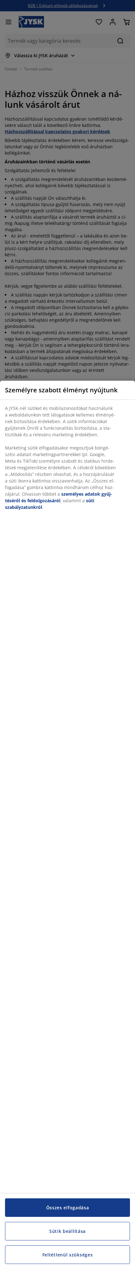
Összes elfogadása (67, 1208)
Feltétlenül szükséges (67, 1255)
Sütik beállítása (67, 1231)
